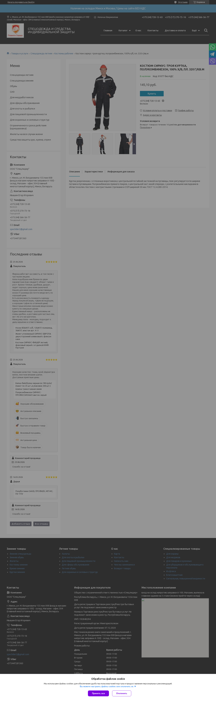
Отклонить (121, 693)
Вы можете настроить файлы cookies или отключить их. (107, 686)
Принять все (98, 693)
